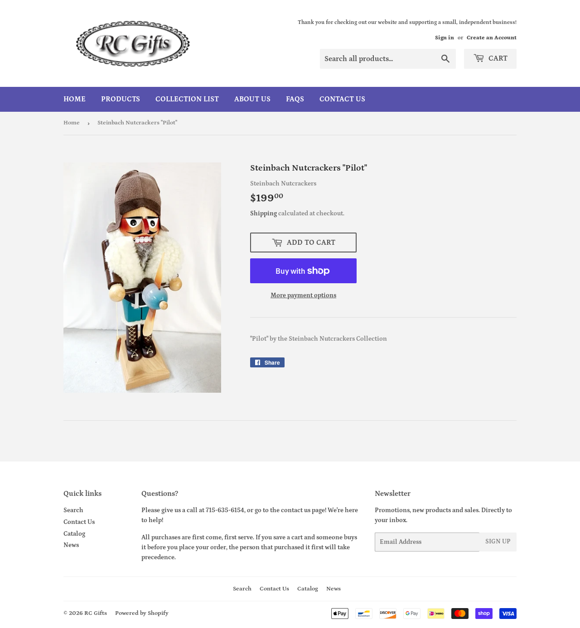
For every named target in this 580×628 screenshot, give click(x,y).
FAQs (295, 99)
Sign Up (498, 541)
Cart (497, 58)
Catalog (74, 534)
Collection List (187, 99)
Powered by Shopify (142, 613)
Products (120, 99)
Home (74, 99)
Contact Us (342, 99)
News (71, 545)
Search (73, 510)
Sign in (444, 38)
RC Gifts (95, 613)
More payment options (303, 295)
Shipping (263, 213)
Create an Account (492, 38)
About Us (252, 99)
